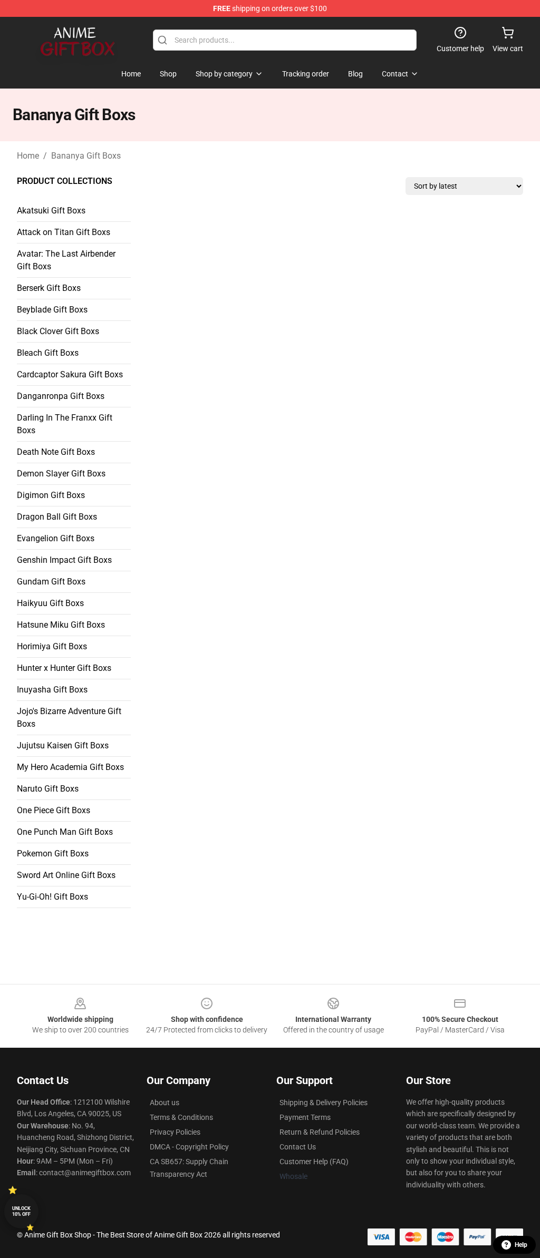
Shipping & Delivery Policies (323, 1102)
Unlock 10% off (21, 1211)
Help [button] (521, 1245)
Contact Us (297, 1147)
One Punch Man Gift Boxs (65, 832)
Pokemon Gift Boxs (53, 854)
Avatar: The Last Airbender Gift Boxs (66, 260)
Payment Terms (305, 1117)
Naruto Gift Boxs (48, 789)
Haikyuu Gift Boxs (50, 603)
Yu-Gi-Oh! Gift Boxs (52, 897)
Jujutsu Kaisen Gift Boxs (63, 745)
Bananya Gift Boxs (86, 156)
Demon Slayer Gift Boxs (61, 474)
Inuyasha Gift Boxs (52, 690)
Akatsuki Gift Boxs (51, 211)
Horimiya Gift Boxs (52, 646)
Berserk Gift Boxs (49, 288)
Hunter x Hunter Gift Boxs (64, 668)
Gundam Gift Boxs (51, 582)
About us (164, 1102)
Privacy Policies (175, 1132)
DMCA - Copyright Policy (189, 1147)
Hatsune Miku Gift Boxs (61, 625)
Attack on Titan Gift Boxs (63, 232)
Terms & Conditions (181, 1117)
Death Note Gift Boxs (56, 452)
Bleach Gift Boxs (48, 353)
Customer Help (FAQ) (314, 1161)
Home (28, 156)
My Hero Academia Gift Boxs (70, 767)
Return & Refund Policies (319, 1132)
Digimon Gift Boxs (51, 495)
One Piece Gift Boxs (53, 810)
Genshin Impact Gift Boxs (64, 560)
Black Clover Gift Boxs (58, 331)
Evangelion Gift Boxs (55, 538)
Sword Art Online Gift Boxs (66, 875)
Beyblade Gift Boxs (52, 310)
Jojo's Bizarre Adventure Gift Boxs (69, 717)
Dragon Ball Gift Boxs (57, 517)
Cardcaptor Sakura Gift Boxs (70, 374)
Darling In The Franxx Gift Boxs (64, 424)
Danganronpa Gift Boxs (60, 396)
